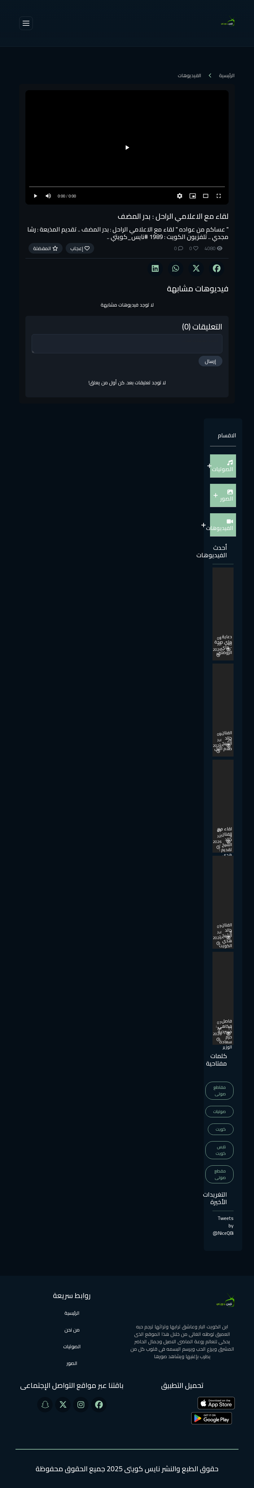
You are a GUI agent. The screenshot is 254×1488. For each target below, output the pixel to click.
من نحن (72, 1329)
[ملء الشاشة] (218, 196)
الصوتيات (72, 1346)
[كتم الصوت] (48, 196)
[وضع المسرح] (205, 196)
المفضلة (42, 248)
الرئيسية (227, 75)
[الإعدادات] (179, 196)
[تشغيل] (127, 147)
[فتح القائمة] (26, 23)
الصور (72, 1363)
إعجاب (77, 248)
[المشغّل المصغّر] (192, 196)
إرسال (210, 361)
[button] (223, 466)
